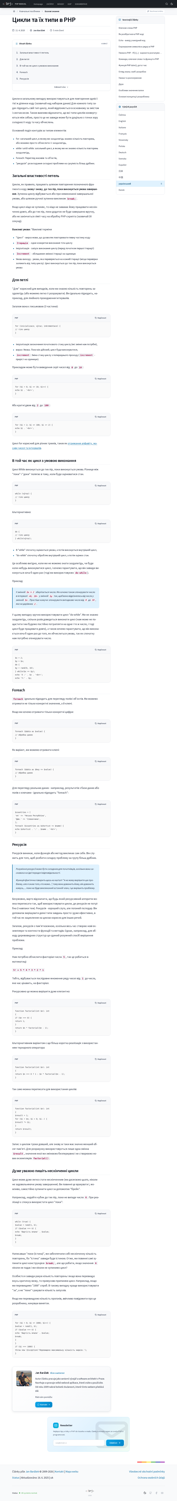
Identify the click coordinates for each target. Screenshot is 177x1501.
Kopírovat (102, 318)
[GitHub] (150, 1493)
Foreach (24, 72)
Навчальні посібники (29, 11)
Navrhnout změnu (156, 11)
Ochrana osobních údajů (151, 1477)
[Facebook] (156, 1493)
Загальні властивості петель (34, 52)
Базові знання (52, 11)
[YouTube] (162, 1493)
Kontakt (59, 1471)
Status (15, 1477)
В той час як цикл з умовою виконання (39, 65)
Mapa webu (72, 1471)
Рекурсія (24, 78)
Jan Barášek (39, 30)
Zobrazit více (60, 87)
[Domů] (14, 11)
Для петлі (24, 59)
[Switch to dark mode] (171, 3)
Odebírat (113, 1443)
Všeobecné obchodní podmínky (147, 1471)
